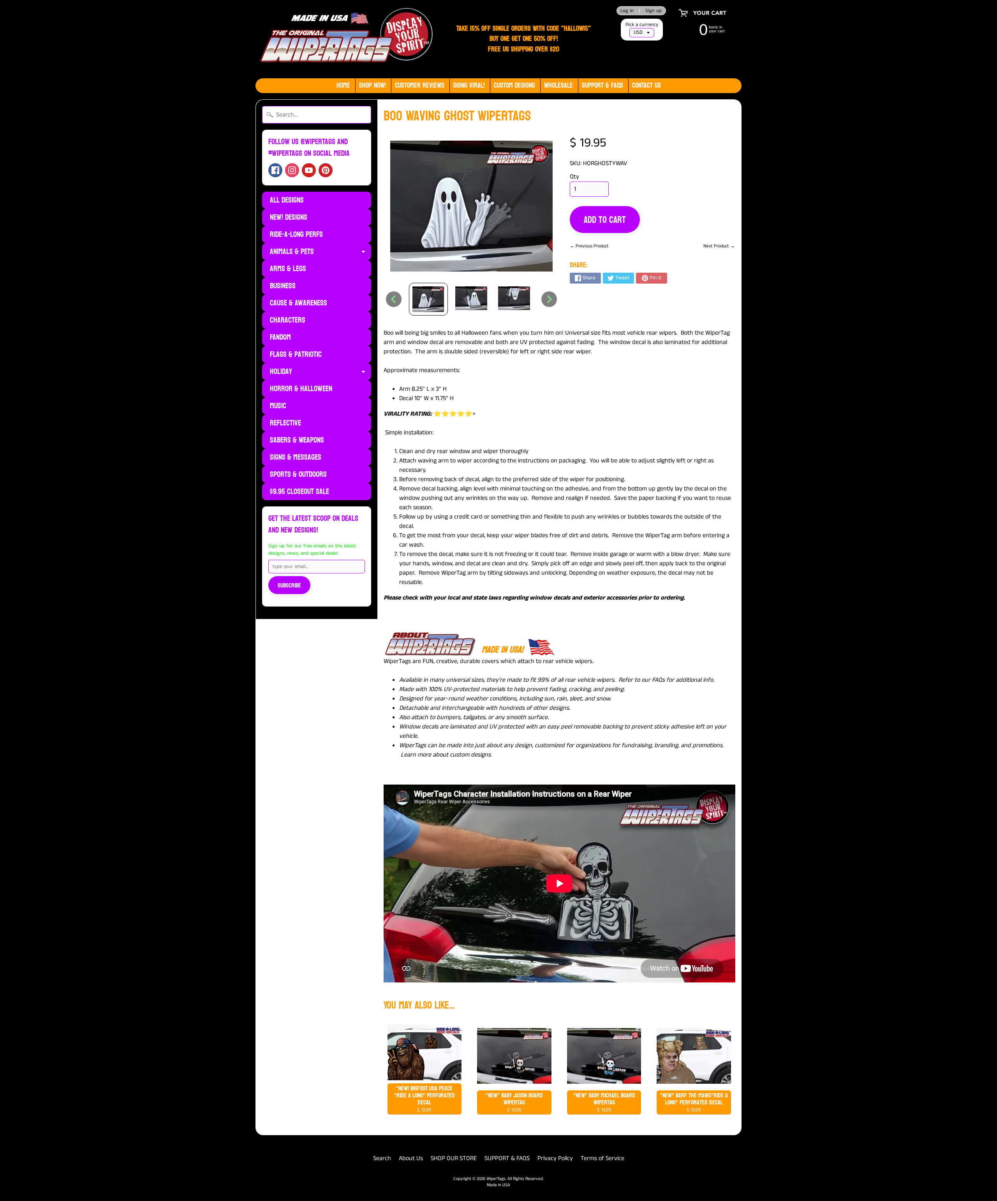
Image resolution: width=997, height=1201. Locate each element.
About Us (411, 1158)
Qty (574, 176)
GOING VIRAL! (469, 85)
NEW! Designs (288, 217)
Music (278, 406)
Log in (627, 10)
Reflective (285, 423)
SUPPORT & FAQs (602, 85)
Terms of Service (602, 1158)
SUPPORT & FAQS (507, 1158)
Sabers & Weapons (297, 440)
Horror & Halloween (301, 389)
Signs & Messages (295, 457)
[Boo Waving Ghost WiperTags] (428, 299)
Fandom (280, 337)
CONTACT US (646, 85)
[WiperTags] (344, 39)
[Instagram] (292, 170)
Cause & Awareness (298, 303)
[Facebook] (275, 170)
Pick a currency (641, 25)
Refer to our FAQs (641, 679)
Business (283, 286)
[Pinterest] (326, 170)
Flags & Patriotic (296, 354)
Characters (287, 320)
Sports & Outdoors (298, 474)
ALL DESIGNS (287, 200)
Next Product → (719, 246)
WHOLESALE (558, 85)
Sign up (653, 10)
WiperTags (496, 1179)
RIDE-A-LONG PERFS (296, 235)
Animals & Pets (320, 252)
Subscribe (289, 585)
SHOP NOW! (372, 85)
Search (382, 1158)
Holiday (320, 372)
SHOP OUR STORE (454, 1158)
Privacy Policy (555, 1158)
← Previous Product (589, 246)
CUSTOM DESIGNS (514, 85)
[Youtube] (309, 170)
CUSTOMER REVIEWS (419, 85)
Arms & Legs (288, 269)
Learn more (416, 754)
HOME (343, 85)
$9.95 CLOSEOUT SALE (299, 492)
